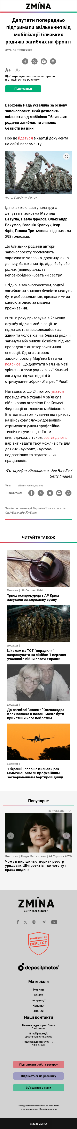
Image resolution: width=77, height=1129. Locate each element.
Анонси (38, 1011)
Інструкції (38, 1000)
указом (57, 391)
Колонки (39, 1005)
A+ (8, 70)
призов (39, 485)
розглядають (55, 437)
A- (18, 70)
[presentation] (10, 836)
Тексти (38, 995)
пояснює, (13, 364)
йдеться (25, 138)
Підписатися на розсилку (38, 1076)
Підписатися (23, 88)
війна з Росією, (26, 485)
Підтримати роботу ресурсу (38, 1064)
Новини (38, 989)
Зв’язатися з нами (38, 1087)
